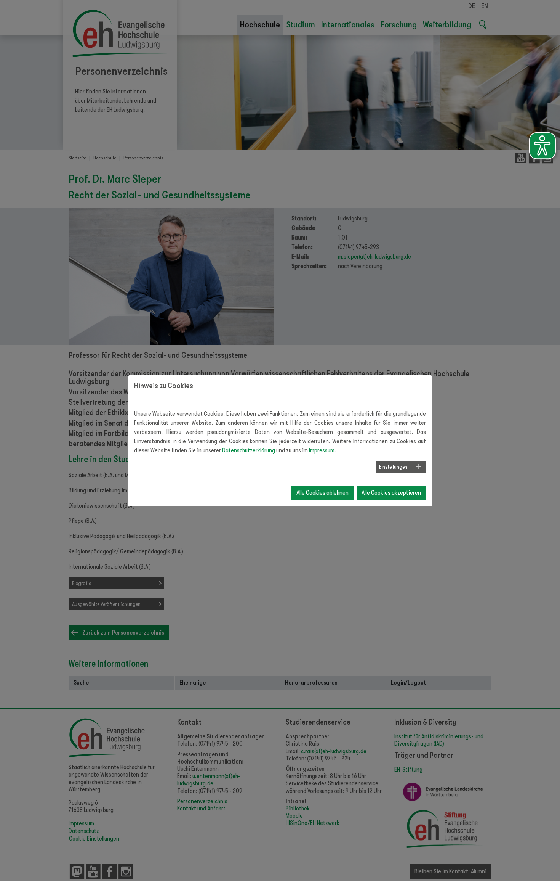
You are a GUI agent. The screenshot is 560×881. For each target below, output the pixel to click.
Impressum (321, 450)
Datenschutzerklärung (248, 450)
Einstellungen (393, 467)
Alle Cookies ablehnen (322, 492)
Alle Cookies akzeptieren (391, 492)
